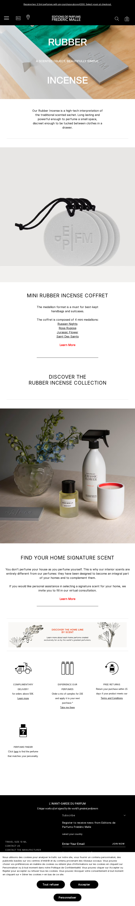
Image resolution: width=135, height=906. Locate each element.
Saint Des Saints (67, 336)
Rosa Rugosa (67, 328)
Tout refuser (51, 884)
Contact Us (12, 846)
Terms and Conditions (112, 698)
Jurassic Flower (67, 332)
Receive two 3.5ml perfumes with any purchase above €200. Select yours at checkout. (67, 4)
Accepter (84, 884)
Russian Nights (67, 324)
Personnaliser (67, 897)
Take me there (67, 707)
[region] (67, 879)
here (16, 751)
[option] (67, 5)
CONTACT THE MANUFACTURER (23, 850)
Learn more (23, 698)
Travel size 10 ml (16, 841)
